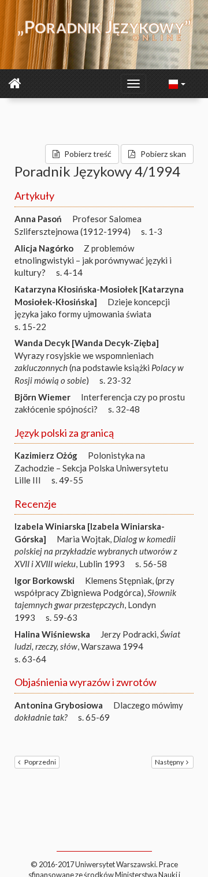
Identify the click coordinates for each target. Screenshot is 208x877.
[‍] (177, 83)
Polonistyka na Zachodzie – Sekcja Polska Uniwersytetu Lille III (91, 467)
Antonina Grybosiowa (58, 705)
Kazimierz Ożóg (45, 455)
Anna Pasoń (38, 218)
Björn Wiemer (42, 397)
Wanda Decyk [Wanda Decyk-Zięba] (86, 343)
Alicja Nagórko (43, 248)
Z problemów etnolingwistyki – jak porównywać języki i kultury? (93, 260)
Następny (169, 762)
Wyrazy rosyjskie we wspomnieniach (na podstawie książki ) (99, 367)
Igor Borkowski (44, 580)
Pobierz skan (163, 154)
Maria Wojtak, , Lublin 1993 (95, 551)
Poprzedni (40, 762)
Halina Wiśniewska (52, 634)
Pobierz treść (88, 154)
